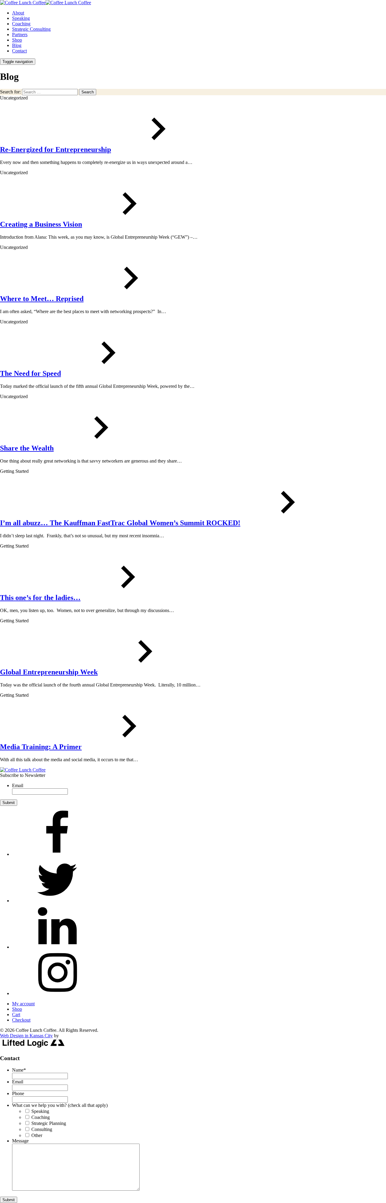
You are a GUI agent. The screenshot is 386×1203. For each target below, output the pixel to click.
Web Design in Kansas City (26, 1035)
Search (87, 92)
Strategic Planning (48, 1123)
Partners (19, 34)
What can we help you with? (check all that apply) (60, 1105)
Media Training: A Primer (41, 747)
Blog (16, 45)
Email (17, 785)
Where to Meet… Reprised (42, 299)
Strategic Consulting (31, 29)
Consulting (41, 1129)
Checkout (21, 1019)
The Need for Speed (30, 373)
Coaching (21, 23)
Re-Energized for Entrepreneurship (55, 149)
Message (20, 1140)
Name (19, 1070)
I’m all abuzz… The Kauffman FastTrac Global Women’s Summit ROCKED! (120, 523)
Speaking (21, 18)
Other (36, 1135)
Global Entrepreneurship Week (49, 672)
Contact (19, 50)
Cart (16, 1014)
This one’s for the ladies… (40, 598)
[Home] (23, 769)
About (18, 12)
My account (23, 1003)
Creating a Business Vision (41, 224)
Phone (18, 1093)
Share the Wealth (27, 448)
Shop (17, 39)
